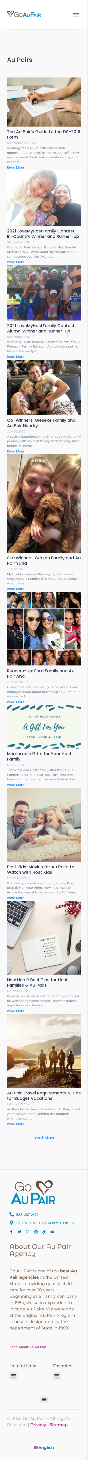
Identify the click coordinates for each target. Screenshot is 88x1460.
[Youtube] (52, 1232)
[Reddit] (36, 1232)
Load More (44, 1137)
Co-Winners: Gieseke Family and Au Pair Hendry (41, 422)
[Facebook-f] (11, 1232)
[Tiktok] (44, 1232)
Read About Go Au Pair (27, 1347)
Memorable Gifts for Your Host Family (39, 756)
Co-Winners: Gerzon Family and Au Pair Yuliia (44, 560)
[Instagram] (28, 1232)
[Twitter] (19, 1232)
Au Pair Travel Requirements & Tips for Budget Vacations (44, 1095)
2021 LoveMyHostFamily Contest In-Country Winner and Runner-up (43, 233)
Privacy (38, 1424)
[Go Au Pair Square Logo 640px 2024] (32, 1192)
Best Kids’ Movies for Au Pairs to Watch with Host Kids (40, 869)
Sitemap (59, 1424)
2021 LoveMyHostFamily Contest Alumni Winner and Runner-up (41, 328)
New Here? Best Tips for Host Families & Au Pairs (37, 982)
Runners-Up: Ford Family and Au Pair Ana (40, 673)
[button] (13, 1376)
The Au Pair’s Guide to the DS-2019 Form (43, 134)
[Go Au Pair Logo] (24, 14)
